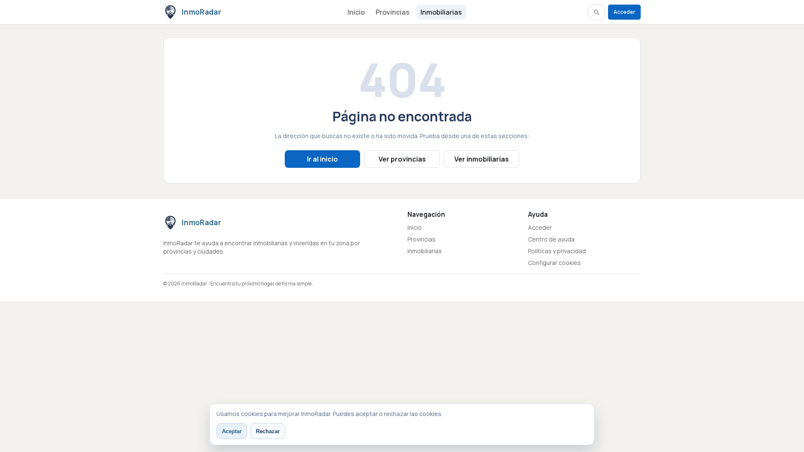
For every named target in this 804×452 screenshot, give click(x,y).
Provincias (393, 12)
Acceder (624, 11)
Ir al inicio (322, 159)
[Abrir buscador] (596, 12)
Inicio (356, 12)
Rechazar (268, 431)
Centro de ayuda (551, 239)
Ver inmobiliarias (481, 159)
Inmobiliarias (441, 12)
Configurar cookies (554, 263)
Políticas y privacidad (557, 251)
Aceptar (232, 431)
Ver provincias (402, 159)
